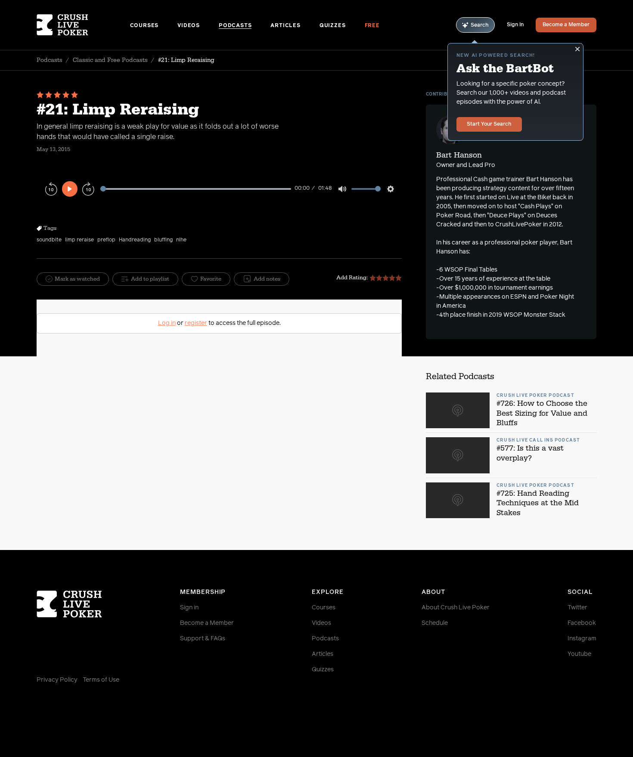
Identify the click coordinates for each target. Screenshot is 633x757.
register (196, 323)
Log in (167, 323)
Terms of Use (101, 680)
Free (372, 25)
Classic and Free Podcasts (110, 60)
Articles (285, 25)
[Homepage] (83, 25)
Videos (188, 25)
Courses (144, 25)
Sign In (515, 25)
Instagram (582, 639)
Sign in (189, 608)
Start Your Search (489, 124)
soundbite (49, 240)
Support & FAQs (202, 639)
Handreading (135, 240)
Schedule (435, 623)
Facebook (582, 623)
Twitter (577, 608)
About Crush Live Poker (456, 608)
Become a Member (566, 25)
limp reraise (79, 240)
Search (480, 25)
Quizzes (333, 25)
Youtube (579, 654)
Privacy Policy (57, 680)
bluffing (163, 240)
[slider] (195, 189)
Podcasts (235, 25)
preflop (106, 240)
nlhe (181, 240)
